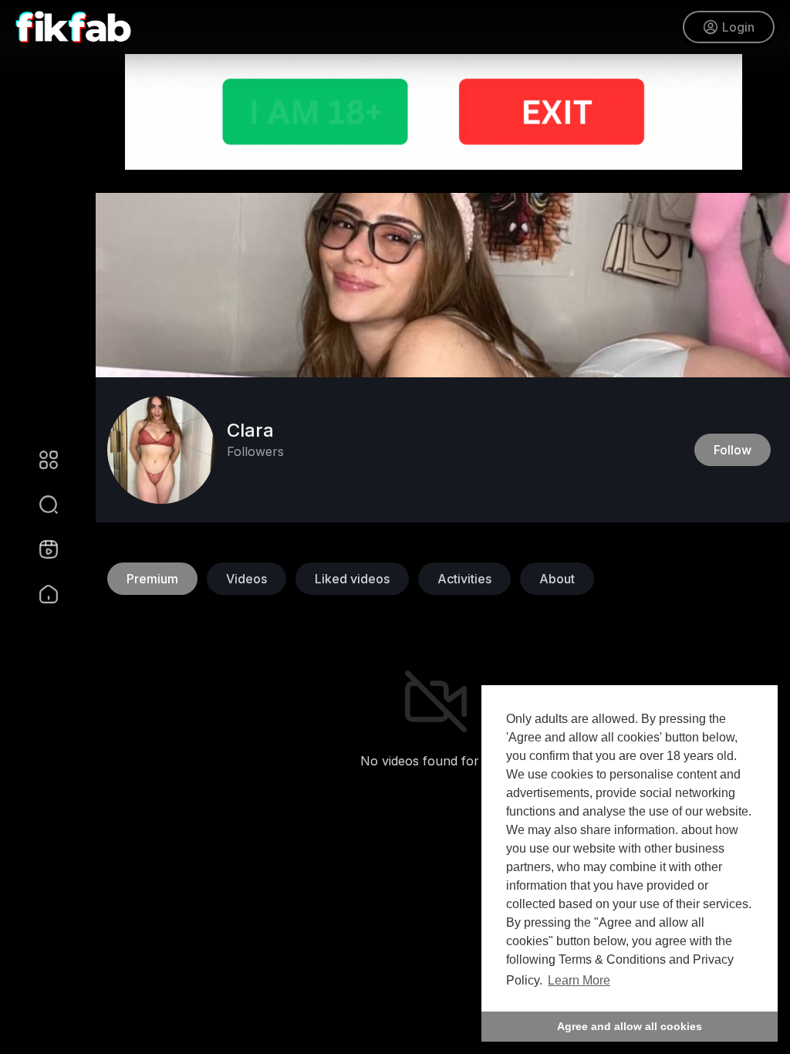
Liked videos (352, 578)
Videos (246, 578)
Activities (464, 578)
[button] (38, 504)
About (557, 578)
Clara (250, 430)
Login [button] (738, 27)
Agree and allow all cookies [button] (629, 1026)
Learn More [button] (579, 980)
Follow (732, 450)
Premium (152, 578)
